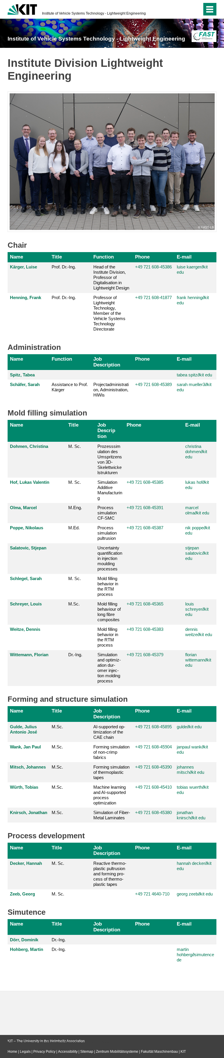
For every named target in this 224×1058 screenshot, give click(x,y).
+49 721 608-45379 (145, 654)
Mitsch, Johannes (28, 766)
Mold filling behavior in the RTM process (107, 586)
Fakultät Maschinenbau (159, 1052)
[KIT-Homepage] (22, 9)
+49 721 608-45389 (153, 384)
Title (57, 256)
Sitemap (86, 1052)
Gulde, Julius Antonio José (23, 729)
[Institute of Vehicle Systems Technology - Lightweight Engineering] (204, 36)
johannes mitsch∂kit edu (190, 769)
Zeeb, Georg (22, 893)
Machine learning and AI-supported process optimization (109, 795)
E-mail (184, 256)
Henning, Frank (25, 297)
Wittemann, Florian (29, 654)
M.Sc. (74, 603)
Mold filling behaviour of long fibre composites (109, 611)
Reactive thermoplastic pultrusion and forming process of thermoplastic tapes (109, 874)
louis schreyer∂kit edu (197, 609)
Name (16, 256)
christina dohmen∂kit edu (196, 451)
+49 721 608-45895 (153, 726)
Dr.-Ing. (75, 654)
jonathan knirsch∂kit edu (191, 815)
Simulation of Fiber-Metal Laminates (111, 815)
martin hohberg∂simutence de (195, 954)
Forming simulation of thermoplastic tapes (111, 772)
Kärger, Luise (23, 266)
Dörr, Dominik (24, 939)
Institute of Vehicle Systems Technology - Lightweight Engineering (94, 13)
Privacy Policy (44, 1052)
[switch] (186, 9)
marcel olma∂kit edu (197, 510)
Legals (25, 1052)
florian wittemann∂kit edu (198, 660)
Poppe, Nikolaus (26, 527)
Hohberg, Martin (26, 949)
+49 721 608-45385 (145, 482)
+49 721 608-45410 (153, 787)
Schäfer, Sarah (25, 384)
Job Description (106, 361)
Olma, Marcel (23, 507)
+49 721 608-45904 (153, 746)
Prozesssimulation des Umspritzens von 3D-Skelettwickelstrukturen (109, 459)
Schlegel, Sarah (26, 578)
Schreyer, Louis (26, 603)
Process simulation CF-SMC (107, 513)
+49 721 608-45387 (145, 527)
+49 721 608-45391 (145, 507)
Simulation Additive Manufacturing (109, 490)
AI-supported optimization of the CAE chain (109, 732)
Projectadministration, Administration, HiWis (111, 389)
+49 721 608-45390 (153, 766)
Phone (142, 256)
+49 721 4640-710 (152, 893)
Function (103, 256)
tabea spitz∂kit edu (194, 374)
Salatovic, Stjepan (28, 547)
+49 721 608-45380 (153, 812)
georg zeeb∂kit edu (195, 893)
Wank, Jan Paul (25, 746)
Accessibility (68, 1052)
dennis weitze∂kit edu (198, 632)
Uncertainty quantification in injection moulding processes (109, 558)
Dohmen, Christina (29, 446)
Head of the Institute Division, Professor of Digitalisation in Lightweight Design (111, 277)
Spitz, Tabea (22, 374)
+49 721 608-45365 (145, 603)
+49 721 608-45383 (145, 629)
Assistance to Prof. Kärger (70, 387)
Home (12, 1052)
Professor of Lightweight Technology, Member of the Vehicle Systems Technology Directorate (109, 313)
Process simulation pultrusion (107, 533)
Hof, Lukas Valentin (29, 482)
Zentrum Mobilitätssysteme (117, 1052)
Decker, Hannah (26, 863)
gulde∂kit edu (189, 726)
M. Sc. (74, 446)
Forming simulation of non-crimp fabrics (111, 752)
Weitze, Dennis (25, 629)
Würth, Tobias (24, 787)
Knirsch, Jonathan (28, 812)
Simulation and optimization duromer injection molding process (109, 667)
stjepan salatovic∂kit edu (197, 553)
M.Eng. (75, 507)
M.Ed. (74, 527)
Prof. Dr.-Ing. (64, 266)
